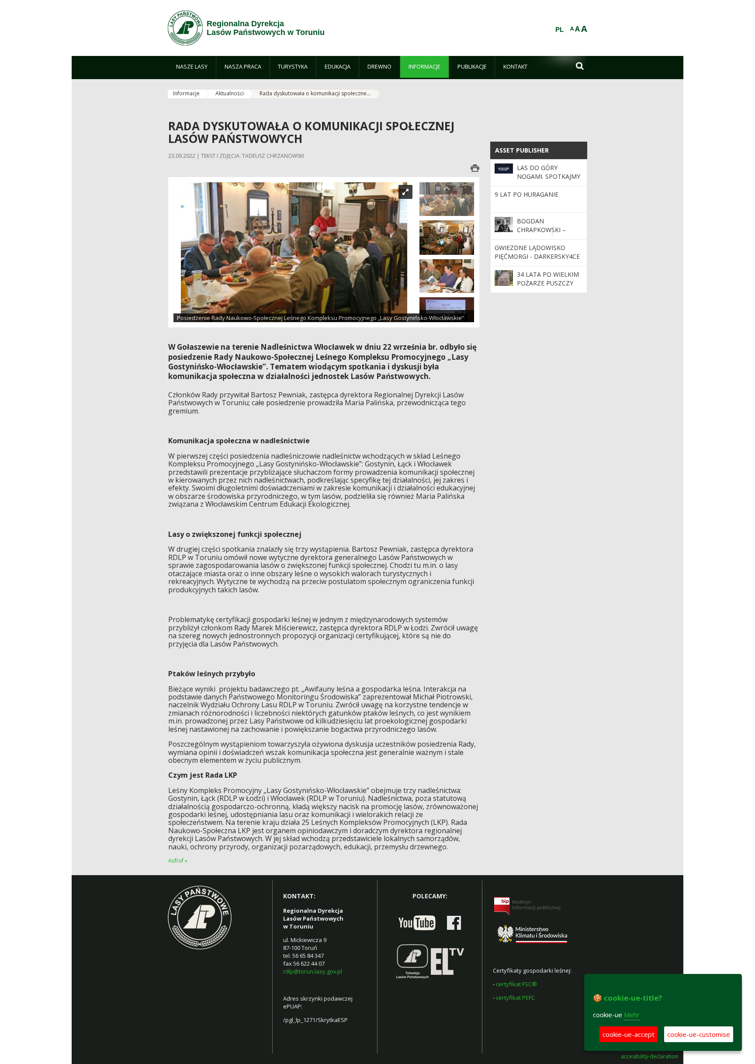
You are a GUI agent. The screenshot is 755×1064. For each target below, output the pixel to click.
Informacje (186, 93)
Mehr (632, 1014)
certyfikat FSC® (516, 984)
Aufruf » (177, 860)
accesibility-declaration (649, 1057)
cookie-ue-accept (629, 1034)
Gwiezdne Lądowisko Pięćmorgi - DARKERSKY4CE (537, 252)
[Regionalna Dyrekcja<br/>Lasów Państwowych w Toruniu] (185, 27)
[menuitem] (192, 67)
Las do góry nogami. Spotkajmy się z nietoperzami (548, 176)
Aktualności (229, 93)
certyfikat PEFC (515, 997)
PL (559, 29)
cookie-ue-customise (698, 1034)
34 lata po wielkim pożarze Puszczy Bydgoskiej (548, 283)
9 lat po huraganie (526, 194)
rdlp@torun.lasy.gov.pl (312, 971)
